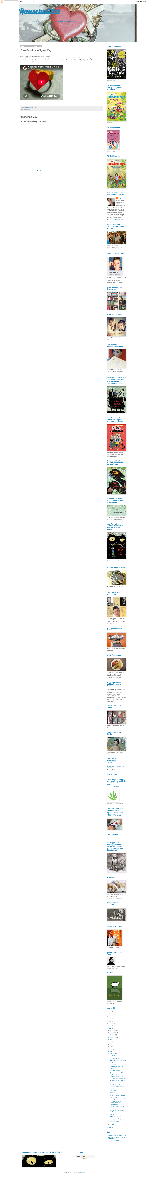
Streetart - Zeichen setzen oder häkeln (117, 1111)
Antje (119, 198)
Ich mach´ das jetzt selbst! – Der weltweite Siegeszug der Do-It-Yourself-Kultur (117, 1137)
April (111, 1049)
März (111, 1051)
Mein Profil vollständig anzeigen (115, 220)
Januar (112, 1124)
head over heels (114, 1121)
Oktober (112, 1035)
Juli (111, 1042)
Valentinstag (113, 1090)
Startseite (61, 168)
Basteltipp (27, 109)
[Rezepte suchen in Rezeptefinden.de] (112, 774)
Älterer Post (99, 168)
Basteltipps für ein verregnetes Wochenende (117, 1098)
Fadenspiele (113, 1114)
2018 (110, 1011)
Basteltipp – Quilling (115, 1119)
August (112, 1039)
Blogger (82, 1172)
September (113, 1037)
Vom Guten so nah (115, 1058)
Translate (89, 1159)
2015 (110, 1018)
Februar (112, 1054)
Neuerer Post (24, 168)
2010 (110, 1127)
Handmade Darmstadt (116, 1116)
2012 (110, 1026)
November (113, 1032)
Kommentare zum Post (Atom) (35, 171)
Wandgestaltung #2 (115, 1070)
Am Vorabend (113, 1056)
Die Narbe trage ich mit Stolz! (118, 1060)
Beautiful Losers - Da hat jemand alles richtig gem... (118, 1077)
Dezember (113, 1030)
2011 (110, 1028)
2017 (110, 1014)
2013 (110, 1023)
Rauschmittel (39, 11)
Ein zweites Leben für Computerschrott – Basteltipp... (116, 1103)
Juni (111, 1044)
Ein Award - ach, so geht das (117, 1095)
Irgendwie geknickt (115, 1084)
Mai (111, 1046)
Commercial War (114, 1093)
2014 (110, 1021)
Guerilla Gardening (113, 1140)
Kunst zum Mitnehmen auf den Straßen (117, 1107)
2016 (110, 1016)
